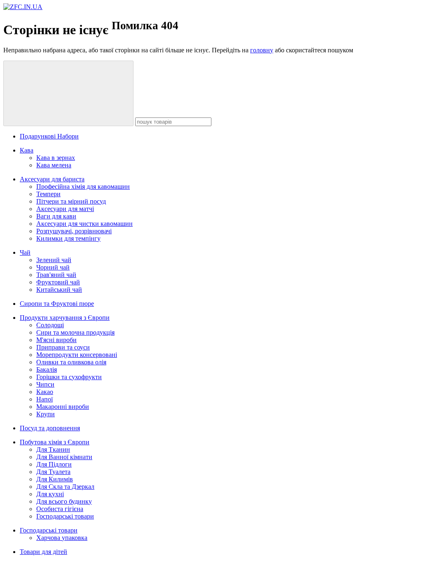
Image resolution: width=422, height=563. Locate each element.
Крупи (45, 414)
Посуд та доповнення (50, 428)
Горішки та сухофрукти (69, 376)
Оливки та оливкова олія (71, 362)
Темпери (48, 193)
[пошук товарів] (68, 93)
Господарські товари (65, 516)
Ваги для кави (56, 216)
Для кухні (50, 493)
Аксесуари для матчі (65, 208)
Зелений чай (53, 259)
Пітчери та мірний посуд (71, 201)
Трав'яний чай (56, 274)
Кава (26, 150)
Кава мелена (53, 165)
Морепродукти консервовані (76, 354)
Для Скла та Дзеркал (65, 486)
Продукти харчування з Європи (65, 317)
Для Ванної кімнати (64, 456)
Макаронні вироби (62, 406)
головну (261, 50)
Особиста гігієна (59, 508)
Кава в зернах (55, 157)
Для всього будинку (64, 501)
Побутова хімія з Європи (54, 442)
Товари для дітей (43, 551)
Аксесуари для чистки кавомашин (84, 223)
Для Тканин (53, 449)
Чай (25, 252)
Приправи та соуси (63, 347)
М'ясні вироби (56, 339)
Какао (44, 391)
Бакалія (46, 369)
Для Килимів (54, 479)
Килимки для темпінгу (68, 238)
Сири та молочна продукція (75, 332)
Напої (44, 399)
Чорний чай (53, 267)
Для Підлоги (54, 464)
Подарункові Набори (49, 136)
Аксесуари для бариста (52, 179)
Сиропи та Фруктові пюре (57, 303)
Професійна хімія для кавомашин (83, 186)
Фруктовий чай (58, 282)
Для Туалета (53, 471)
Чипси (45, 384)
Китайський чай (59, 289)
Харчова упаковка (61, 537)
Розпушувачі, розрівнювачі (74, 231)
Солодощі (50, 324)
